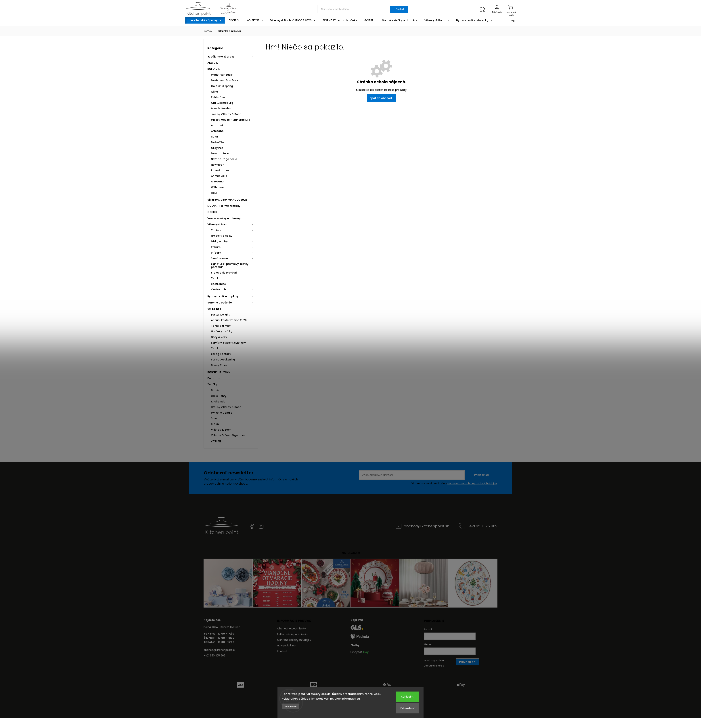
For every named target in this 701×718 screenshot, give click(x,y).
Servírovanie (219, 258)
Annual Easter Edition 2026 (229, 320)
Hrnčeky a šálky (221, 236)
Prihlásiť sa (481, 475)
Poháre (216, 247)
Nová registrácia (434, 660)
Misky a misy (219, 241)
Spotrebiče (218, 284)
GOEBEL (212, 212)
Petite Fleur (218, 97)
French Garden (221, 108)
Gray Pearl (218, 148)
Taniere (216, 230)
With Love (217, 187)
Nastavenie (290, 706)
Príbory (216, 253)
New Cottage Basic (224, 159)
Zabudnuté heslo (434, 665)
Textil (214, 278)
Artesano (217, 131)
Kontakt (282, 651)
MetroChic (218, 142)
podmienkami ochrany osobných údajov (472, 483)
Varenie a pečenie (219, 302)
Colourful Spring (222, 86)
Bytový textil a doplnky (222, 296)
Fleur (214, 193)
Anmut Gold (219, 176)
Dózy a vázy (219, 337)
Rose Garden (220, 170)
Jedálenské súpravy (220, 56)
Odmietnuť (407, 708)
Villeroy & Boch (217, 224)
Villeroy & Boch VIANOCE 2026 (227, 200)
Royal (215, 136)
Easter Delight (220, 314)
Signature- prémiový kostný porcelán (230, 265)
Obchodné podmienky (291, 628)
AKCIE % (212, 63)
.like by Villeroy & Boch (226, 114)
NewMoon (217, 165)
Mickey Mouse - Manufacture (230, 120)
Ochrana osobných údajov (294, 640)
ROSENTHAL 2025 (218, 372)
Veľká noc (214, 309)
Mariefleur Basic (222, 75)
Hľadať (399, 9)
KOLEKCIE (213, 69)
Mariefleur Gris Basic (225, 80)
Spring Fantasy (221, 354)
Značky (212, 384)
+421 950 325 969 (482, 526)
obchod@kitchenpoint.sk (426, 526)
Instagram (261, 526)
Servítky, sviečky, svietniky (228, 343)
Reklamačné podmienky (292, 634)
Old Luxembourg (222, 103)
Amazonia (218, 125)
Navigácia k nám (287, 645)
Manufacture (220, 153)
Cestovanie (218, 289)
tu (358, 698)
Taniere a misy (221, 326)
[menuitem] (205, 20)
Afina (214, 91)
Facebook (252, 526)
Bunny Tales (219, 365)
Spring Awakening (223, 359)
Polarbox (213, 378)
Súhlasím (407, 696)
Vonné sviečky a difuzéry (224, 218)
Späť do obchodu (381, 98)
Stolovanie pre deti (224, 272)
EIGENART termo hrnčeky (223, 206)
